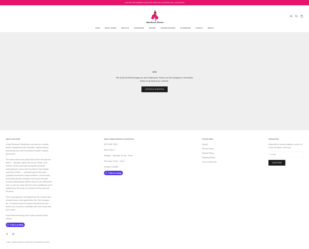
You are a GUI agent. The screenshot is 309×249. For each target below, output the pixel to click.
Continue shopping (154, 89)
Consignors (139, 28)
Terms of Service (209, 162)
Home (97, 28)
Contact (199, 28)
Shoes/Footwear (168, 28)
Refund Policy (208, 153)
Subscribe (277, 162)
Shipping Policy (208, 157)
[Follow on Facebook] (7, 234)
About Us (125, 28)
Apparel (152, 28)
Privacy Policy (208, 148)
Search (211, 28)
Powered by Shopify (42, 242)
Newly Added (110, 28)
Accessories (185, 28)
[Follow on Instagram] (13, 234)
